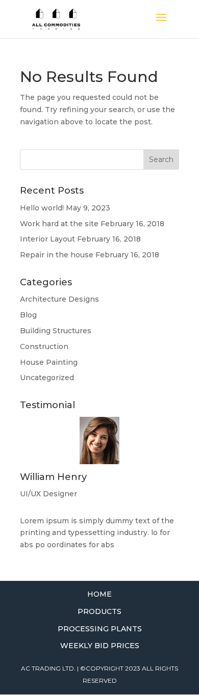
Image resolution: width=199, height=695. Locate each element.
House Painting (49, 362)
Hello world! (42, 207)
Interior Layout (47, 239)
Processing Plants (100, 628)
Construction (44, 346)
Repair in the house (56, 254)
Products (99, 611)
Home (99, 594)
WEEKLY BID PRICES (99, 645)
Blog (28, 314)
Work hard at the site (59, 223)
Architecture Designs (59, 299)
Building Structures (55, 330)
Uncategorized (47, 377)
